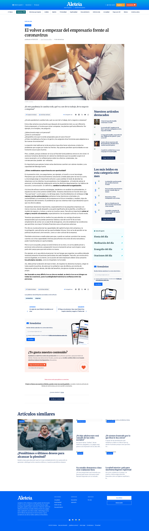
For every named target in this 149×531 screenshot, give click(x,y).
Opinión (54, 12)
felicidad (21, 421)
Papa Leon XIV (116, 12)
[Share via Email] (85, 114)
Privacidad (97, 525)
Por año (90, 500)
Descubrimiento (85, 12)
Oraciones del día (103, 255)
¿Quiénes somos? (73, 525)
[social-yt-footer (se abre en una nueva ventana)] (69, 520)
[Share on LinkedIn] (79, 114)
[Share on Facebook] (75, 114)
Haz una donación (62, 525)
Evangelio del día (103, 249)
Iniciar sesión (111, 5)
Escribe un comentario (57, 399)
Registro (119, 5)
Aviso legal (82, 525)
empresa (37, 298)
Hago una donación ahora (36, 365)
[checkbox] (27, 335)
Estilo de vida (96, 12)
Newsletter (74, 500)
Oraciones (20, 12)
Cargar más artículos (108, 158)
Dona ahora (130, 5)
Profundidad (63, 12)
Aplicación (73, 502)
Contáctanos (90, 525)
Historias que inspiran (35, 12)
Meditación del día (104, 243)
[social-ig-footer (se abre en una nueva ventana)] (79, 520)
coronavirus (29, 298)
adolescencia (81, 421)
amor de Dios (110, 421)
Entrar (62, 392)
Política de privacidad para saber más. (58, 335)
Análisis (46, 12)
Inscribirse (30, 339)
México (126, 12)
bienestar (109, 453)
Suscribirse (119, 498)
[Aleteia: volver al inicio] (74, 4)
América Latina (135, 12)
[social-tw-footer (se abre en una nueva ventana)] (76, 520)
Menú (11, 12)
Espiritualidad (73, 12)
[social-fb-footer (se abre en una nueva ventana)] (73, 520)
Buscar (37, 5)
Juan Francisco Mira (46, 39)
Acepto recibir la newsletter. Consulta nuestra (47, 335)
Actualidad (106, 12)
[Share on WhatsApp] (88, 114)
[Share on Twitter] (82, 114)
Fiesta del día (101, 236)
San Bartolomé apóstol (80, 7)
